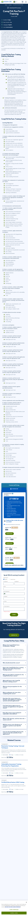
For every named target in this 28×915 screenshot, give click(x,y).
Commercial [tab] (15, 488)
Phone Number (6, 591)
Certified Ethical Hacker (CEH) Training (12, 782)
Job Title (4, 601)
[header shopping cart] (22, 2)
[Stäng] (26, 902)
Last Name (16, 581)
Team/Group (12, 579)
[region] (15, 544)
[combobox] (4, 593)
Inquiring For (5, 577)
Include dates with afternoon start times (12, 524)
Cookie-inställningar (14, 909)
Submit (14, 614)
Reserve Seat (9, 533)
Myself (6, 579)
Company (5, 596)
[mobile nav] (26, 2)
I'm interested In (6, 606)
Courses (10, 4)
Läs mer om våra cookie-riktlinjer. (12, 907)
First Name (5, 581)
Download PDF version (15, 7)
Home (6, 4)
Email (4, 586)
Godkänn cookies (14, 913)
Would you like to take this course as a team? (14, 521)
